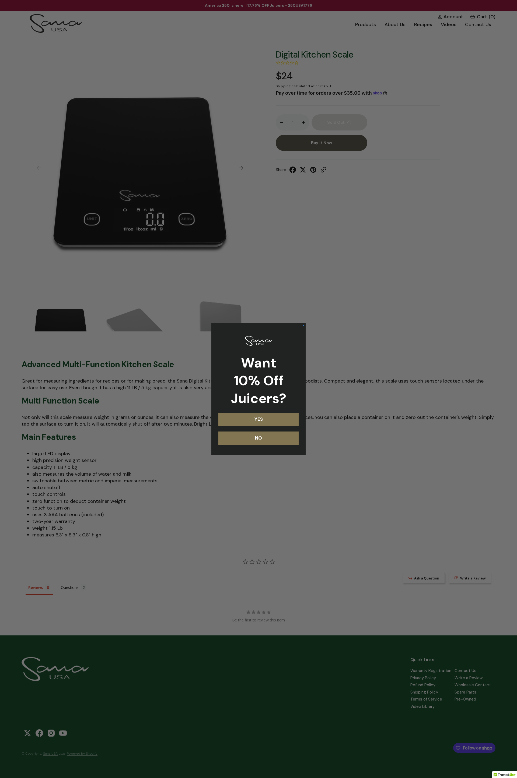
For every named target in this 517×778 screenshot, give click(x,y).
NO (258, 438)
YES (258, 419)
